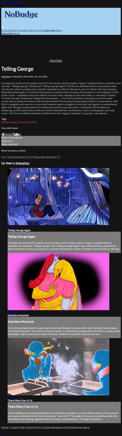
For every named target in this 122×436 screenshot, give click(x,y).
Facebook (7, 134)
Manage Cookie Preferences (67, 427)
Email (18, 134)
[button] (3, 27)
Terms (29, 427)
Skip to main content (12, 2)
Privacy (37, 427)
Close (52, 60)
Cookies (46, 427)
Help (22, 427)
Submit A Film (36, 30)
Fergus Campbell (27, 121)
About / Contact (10, 427)
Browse (5, 30)
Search (14, 30)
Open (59, 60)
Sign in (58, 30)
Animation (6, 76)
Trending (23, 30)
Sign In (16, 33)
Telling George (9, 121)
